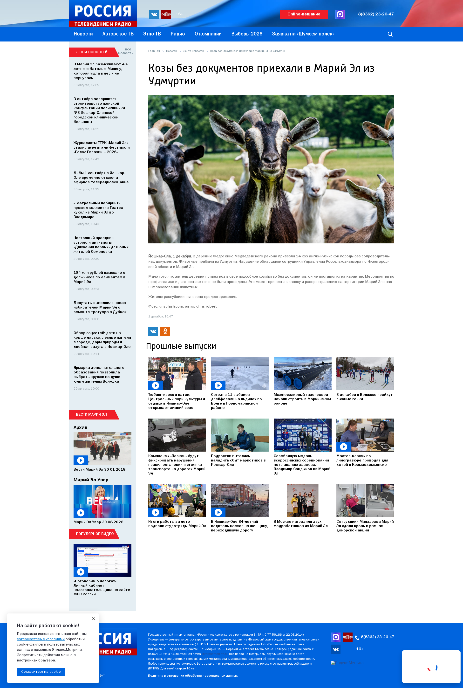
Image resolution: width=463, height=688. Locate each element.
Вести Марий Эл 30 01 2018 (99, 469)
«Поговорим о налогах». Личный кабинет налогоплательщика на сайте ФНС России (102, 588)
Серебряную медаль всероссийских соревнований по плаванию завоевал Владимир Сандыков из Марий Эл (302, 464)
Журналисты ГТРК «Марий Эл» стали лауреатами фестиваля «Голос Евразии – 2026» (102, 147)
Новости (171, 51)
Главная (154, 51)
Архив (80, 427)
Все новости (124, 51)
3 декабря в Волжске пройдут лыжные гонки (364, 397)
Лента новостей (193, 51)
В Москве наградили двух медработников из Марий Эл (301, 524)
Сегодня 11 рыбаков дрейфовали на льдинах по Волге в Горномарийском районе (236, 401)
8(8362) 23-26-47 (376, 14)
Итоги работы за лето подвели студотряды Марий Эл (177, 524)
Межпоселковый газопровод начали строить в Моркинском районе (302, 399)
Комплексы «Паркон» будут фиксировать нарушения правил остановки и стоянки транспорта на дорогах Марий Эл (176, 464)
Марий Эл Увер (91, 479)
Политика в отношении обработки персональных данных (193, 675)
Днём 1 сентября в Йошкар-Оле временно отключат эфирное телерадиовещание (101, 178)
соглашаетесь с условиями (41, 639)
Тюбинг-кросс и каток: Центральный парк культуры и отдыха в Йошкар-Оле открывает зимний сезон (176, 401)
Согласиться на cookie (41, 671)
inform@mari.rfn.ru (215, 654)
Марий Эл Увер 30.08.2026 (98, 522)
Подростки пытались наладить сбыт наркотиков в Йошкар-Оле (238, 460)
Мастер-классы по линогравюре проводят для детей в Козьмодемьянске (362, 460)
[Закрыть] (93, 619)
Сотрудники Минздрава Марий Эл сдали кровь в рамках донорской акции (365, 526)
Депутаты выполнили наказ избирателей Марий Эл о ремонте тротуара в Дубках (100, 307)
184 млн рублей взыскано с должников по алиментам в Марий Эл (99, 277)
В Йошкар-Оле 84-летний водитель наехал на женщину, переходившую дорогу (239, 526)
